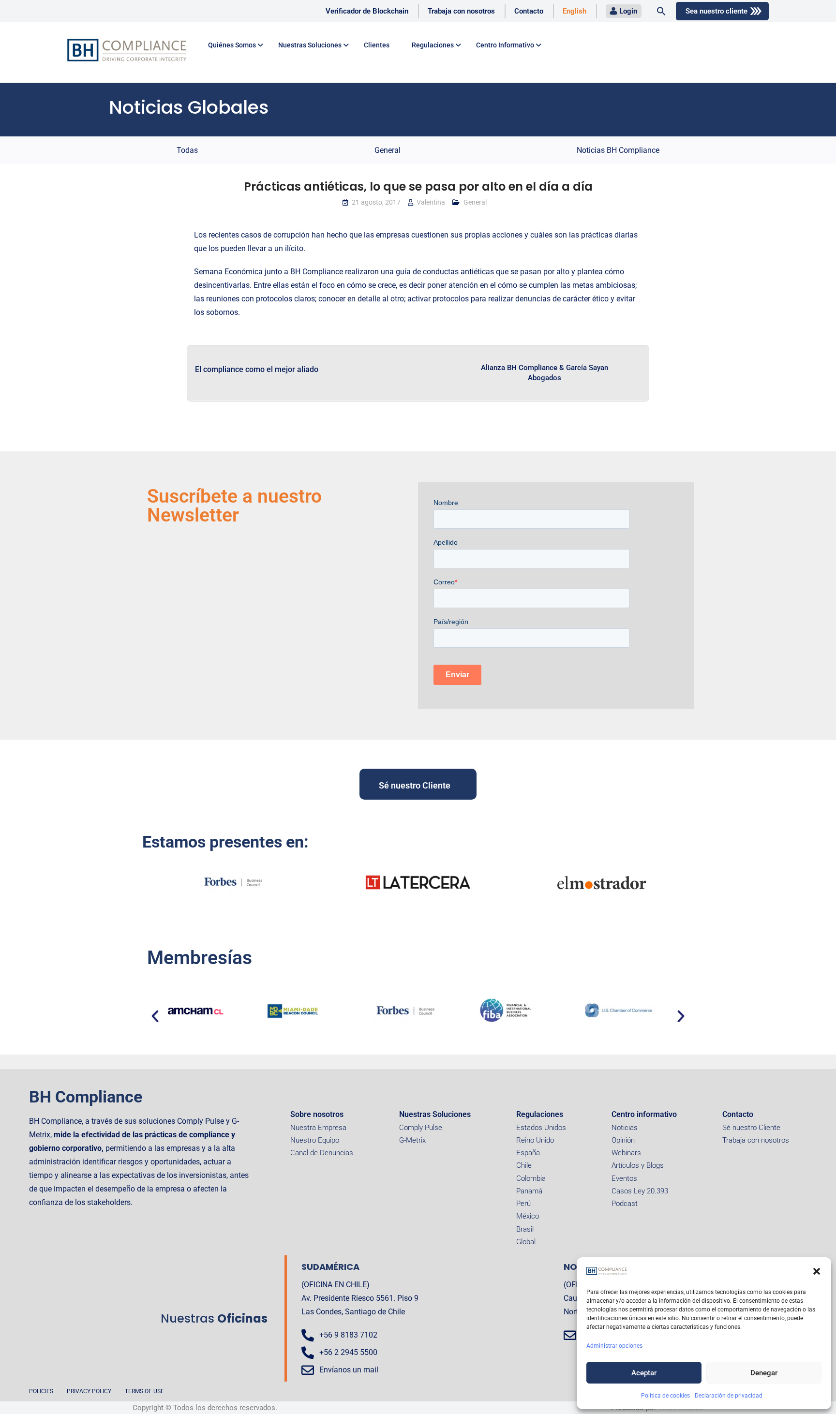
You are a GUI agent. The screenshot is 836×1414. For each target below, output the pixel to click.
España (528, 1152)
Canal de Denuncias (321, 1152)
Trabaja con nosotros (461, 11)
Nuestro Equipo (314, 1140)
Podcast (625, 1203)
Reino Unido (535, 1140)
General (387, 150)
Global (526, 1241)
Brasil (525, 1229)
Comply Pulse (420, 1127)
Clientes (376, 45)
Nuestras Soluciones (435, 1114)
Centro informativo (644, 1114)
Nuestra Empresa (318, 1127)
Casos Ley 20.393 (640, 1191)
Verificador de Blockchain (367, 11)
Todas (187, 150)
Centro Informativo (505, 45)
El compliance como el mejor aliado (256, 369)
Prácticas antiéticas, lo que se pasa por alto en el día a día (418, 186)
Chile (524, 1165)
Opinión (623, 1140)
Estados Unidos (541, 1127)
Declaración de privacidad (728, 1395)
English (574, 11)
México (527, 1216)
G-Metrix (412, 1140)
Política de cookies (665, 1395)
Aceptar (644, 1373)
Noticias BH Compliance (618, 150)
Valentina (431, 202)
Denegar (763, 1373)
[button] (816, 1271)
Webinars (626, 1152)
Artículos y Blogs (638, 1165)
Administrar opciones (614, 1345)
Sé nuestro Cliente (751, 1127)
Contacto (528, 11)
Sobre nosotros (316, 1114)
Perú (523, 1203)
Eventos (624, 1178)
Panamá (529, 1191)
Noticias (625, 1127)
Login (628, 11)
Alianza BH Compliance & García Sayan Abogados (544, 372)
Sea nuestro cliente (716, 11)
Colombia (531, 1178)
